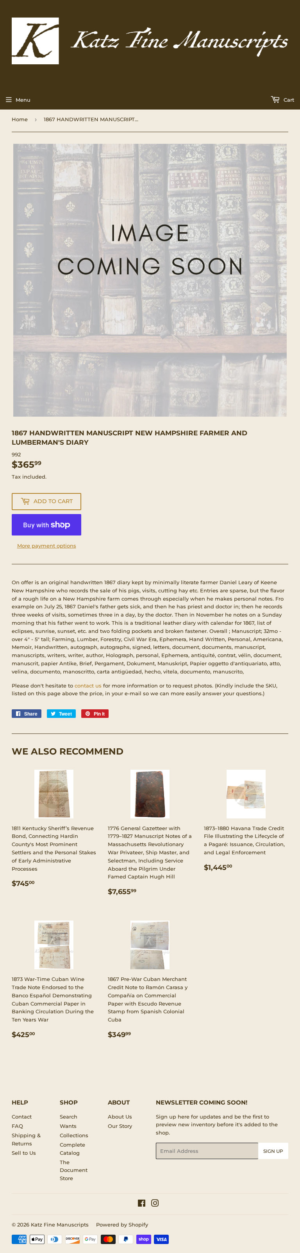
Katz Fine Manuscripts (60, 1224)
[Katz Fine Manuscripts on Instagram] (155, 1204)
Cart (288, 100)
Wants (68, 1126)
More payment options (46, 546)
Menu (23, 100)
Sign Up (273, 1151)
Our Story (120, 1126)
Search (68, 1116)
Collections (74, 1135)
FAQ (17, 1126)
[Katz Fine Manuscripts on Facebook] (142, 1204)
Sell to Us (24, 1153)
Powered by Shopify (122, 1224)
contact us (88, 685)
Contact (22, 1116)
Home (20, 119)
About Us (120, 1116)
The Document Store (74, 1170)
